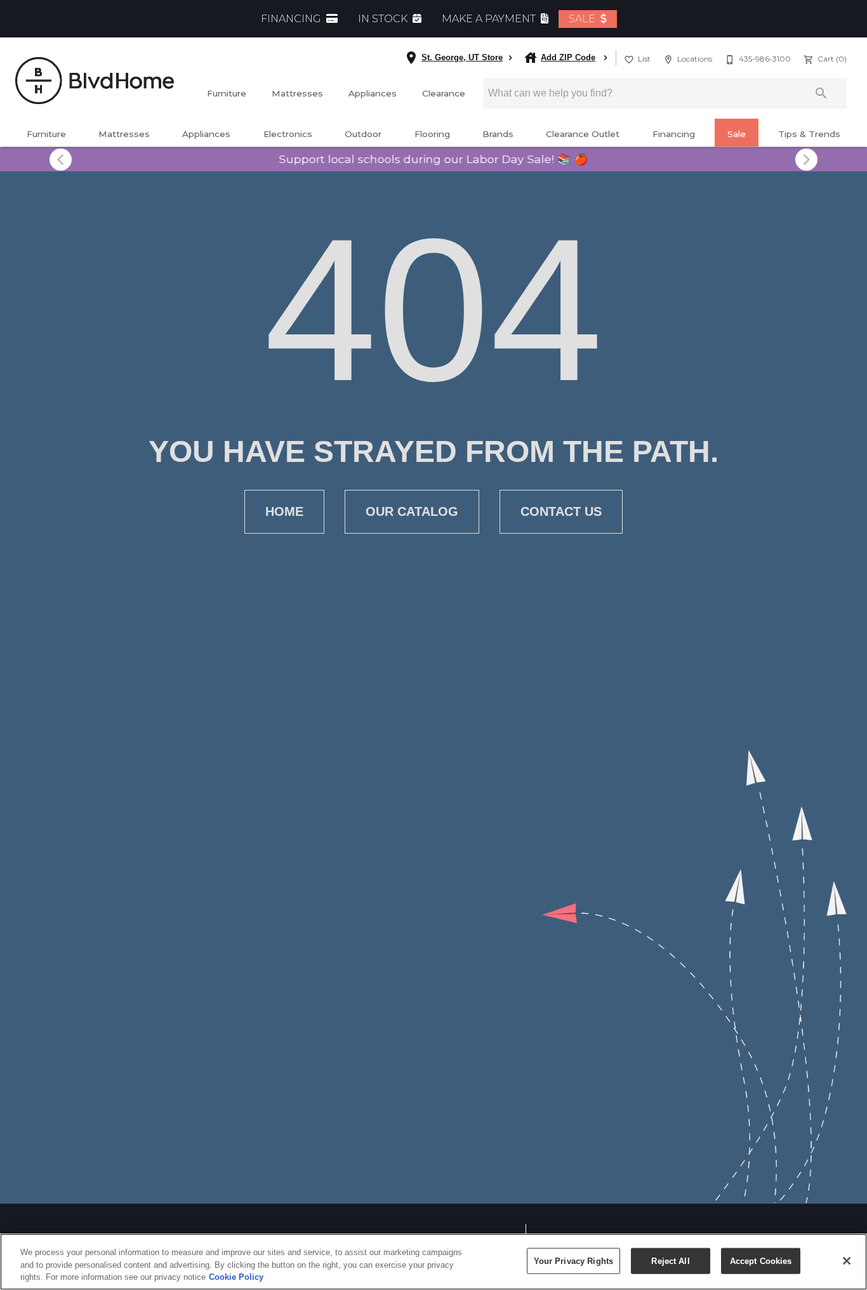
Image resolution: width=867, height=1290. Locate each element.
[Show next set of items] (806, 159)
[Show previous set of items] (60, 159)
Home (284, 511)
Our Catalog (412, 511)
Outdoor (363, 134)
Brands (497, 134)
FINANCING (292, 19)
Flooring (432, 134)
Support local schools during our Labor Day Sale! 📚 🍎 (433, 159)
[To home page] (94, 80)
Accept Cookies (761, 1260)
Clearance (443, 93)
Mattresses (297, 93)
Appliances (372, 93)
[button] (629, 59)
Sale (736, 134)
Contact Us (561, 511)
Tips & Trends (809, 134)
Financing (673, 134)
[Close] (847, 1261)
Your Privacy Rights (573, 1260)
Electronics (287, 134)
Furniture (226, 93)
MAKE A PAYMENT (490, 19)
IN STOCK (384, 19)
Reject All (670, 1260)
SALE (583, 19)
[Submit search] (821, 93)
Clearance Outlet (582, 134)
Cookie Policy (236, 1277)
